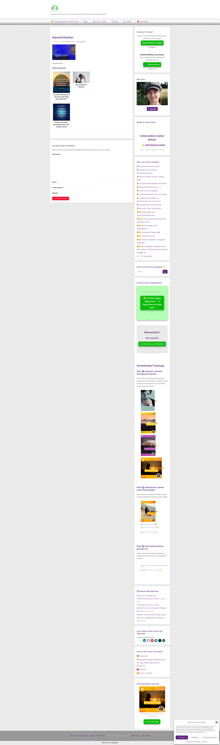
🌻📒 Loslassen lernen (146, 236)
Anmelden (127, 22)
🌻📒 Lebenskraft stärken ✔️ (148, 232)
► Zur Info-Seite (152, 722)
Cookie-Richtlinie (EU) (97, 736)
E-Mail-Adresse (58, 187)
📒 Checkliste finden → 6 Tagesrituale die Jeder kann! (152, 303)
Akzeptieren (181, 737)
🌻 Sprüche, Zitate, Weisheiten (149, 208)
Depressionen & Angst (152, 43)
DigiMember (115, 742)
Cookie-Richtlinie (190, 741)
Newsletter (147, 736)
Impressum (204, 741)
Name (54, 182)
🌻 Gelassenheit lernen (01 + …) (149, 187)
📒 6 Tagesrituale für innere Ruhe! (65, 22)
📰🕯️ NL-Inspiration (145, 256)
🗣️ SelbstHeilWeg (152, 64)
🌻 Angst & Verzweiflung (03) (148, 166)
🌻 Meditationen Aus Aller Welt (149, 205)
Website (55, 193)
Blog (86, 22)
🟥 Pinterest (141, 669)
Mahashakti (81, 41)
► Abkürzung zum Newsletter (152, 344)
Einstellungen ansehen (209, 737)
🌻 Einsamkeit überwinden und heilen (152, 183)
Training (114, 22)
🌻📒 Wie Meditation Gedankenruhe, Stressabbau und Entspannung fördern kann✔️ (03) (152, 249)
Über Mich (135, 736)
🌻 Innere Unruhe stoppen (147, 191)
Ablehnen (195, 737)
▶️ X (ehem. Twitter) (144, 673)
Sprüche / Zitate (99, 22)
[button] (216, 722)
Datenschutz (198, 741)
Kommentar (56, 154)
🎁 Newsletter (142, 22)
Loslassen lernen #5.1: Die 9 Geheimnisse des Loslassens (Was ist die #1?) (151, 608)
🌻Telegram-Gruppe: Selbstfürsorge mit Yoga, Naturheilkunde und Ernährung (151, 663)
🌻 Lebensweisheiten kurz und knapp (152, 194)
